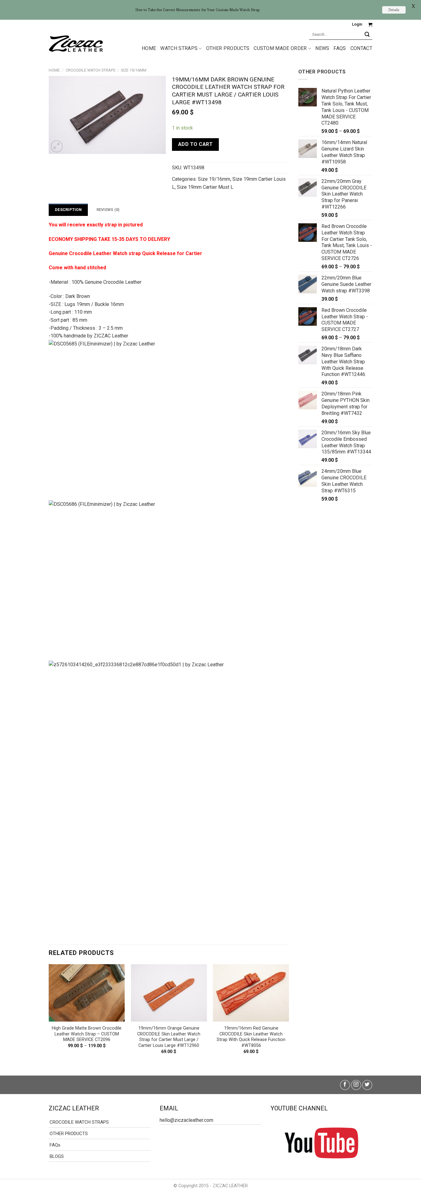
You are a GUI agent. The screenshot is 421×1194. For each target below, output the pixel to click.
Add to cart (195, 144)
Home (54, 70)
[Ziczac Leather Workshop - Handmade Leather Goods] (76, 43)
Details (393, 9)
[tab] (68, 210)
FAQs (339, 48)
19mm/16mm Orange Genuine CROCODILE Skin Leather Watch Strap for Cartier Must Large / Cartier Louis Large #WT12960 (168, 1037)
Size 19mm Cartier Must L (205, 187)
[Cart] (370, 24)
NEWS (322, 48)
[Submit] (367, 34)
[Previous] (49, 1015)
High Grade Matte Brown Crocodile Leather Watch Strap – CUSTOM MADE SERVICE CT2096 (86, 1034)
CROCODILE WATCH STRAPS (90, 70)
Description (68, 209)
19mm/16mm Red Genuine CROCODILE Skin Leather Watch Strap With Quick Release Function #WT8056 (251, 1037)
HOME (149, 48)
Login (357, 24)
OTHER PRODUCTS (227, 48)
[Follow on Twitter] (367, 1085)
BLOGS (57, 1156)
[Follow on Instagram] (356, 1085)
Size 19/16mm (133, 70)
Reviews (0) (108, 209)
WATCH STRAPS (179, 48)
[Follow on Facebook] (345, 1085)
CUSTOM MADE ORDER (280, 48)
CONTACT (361, 48)
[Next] (288, 1015)
